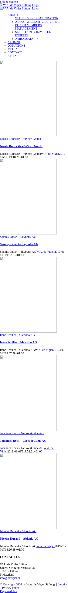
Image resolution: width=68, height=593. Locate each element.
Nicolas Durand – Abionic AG (18, 531)
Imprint (62, 584)
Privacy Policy (10, 587)
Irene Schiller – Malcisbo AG (17, 335)
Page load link (8, 591)
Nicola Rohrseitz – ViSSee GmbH (20, 138)
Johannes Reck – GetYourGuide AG (22, 433)
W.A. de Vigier (50, 153)
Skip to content (9, 1)
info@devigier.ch (10, 578)
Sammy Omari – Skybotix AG (18, 236)
